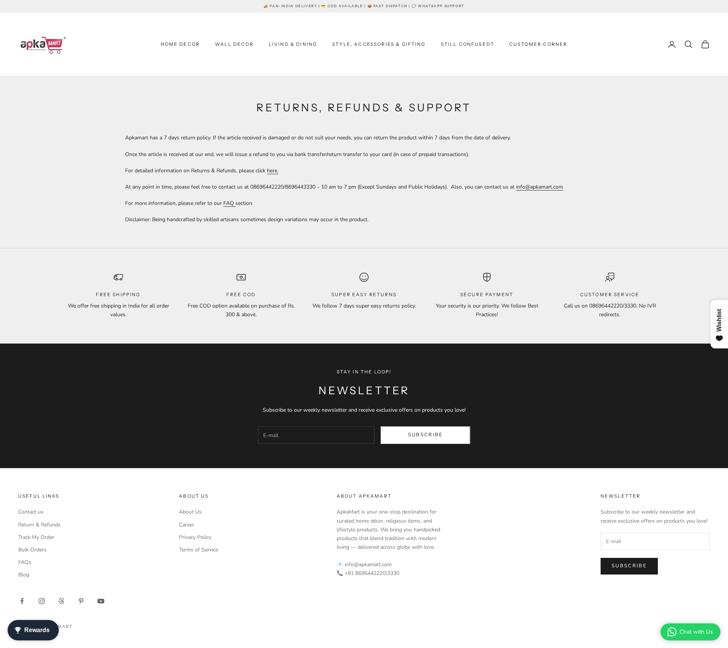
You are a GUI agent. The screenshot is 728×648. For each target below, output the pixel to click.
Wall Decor (234, 44)
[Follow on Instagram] (42, 601)
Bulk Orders (32, 549)
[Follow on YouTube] (101, 601)
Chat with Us (696, 632)
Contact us (31, 511)
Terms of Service (198, 549)
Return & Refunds (39, 524)
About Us (190, 511)
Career (186, 524)
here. (272, 170)
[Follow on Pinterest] (81, 601)
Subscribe (425, 434)
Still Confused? (467, 44)
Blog (23, 574)
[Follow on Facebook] (22, 601)
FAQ (229, 203)
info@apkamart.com (539, 186)
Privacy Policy (195, 537)
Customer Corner (538, 44)
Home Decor (180, 44)
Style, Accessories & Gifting (378, 44)
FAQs (24, 562)
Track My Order (36, 537)
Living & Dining (293, 44)
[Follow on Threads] (61, 601)
